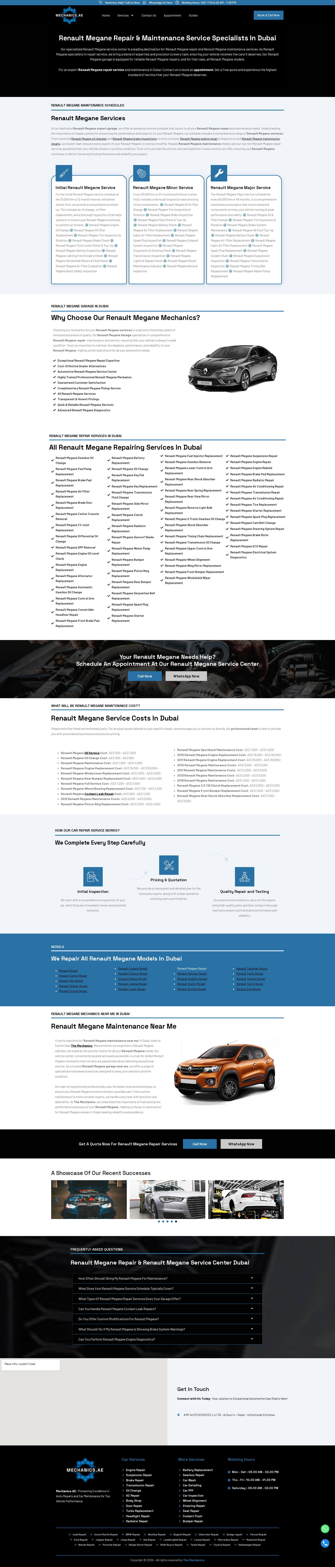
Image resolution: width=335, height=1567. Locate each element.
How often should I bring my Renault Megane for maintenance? (123, 1278)
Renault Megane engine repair (199, 138)
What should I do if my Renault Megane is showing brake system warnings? (132, 1329)
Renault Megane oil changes (89, 138)
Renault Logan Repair (132, 989)
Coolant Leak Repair (99, 794)
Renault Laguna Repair (132, 984)
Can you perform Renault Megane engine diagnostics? (117, 1339)
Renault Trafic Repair (249, 973)
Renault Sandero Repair (192, 978)
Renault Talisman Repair (252, 968)
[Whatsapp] (325, 1529)
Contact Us (149, 15)
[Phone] (325, 1543)
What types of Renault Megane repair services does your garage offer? (130, 1299)
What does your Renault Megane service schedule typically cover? (126, 1288)
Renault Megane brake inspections (134, 138)
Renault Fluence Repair (133, 973)
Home (106, 15)
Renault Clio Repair (71, 980)
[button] (57, 1199)
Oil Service (92, 753)
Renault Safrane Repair (192, 973)
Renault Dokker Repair (73, 986)
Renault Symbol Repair (191, 989)
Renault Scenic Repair (191, 984)
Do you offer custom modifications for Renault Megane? (119, 1319)
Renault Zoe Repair (248, 989)
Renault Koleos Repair (132, 978)
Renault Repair (68, 970)
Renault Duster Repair (73, 991)
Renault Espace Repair (133, 968)
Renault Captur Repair (73, 975)
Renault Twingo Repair (250, 978)
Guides (193, 15)
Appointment (172, 15)
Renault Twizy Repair (249, 984)
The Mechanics (194, 1560)
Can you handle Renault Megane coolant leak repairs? (117, 1309)
